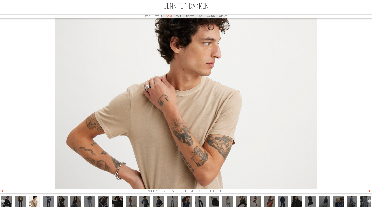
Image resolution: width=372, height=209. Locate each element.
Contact (223, 16)
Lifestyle (158, 16)
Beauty (179, 16)
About (147, 16)
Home (200, 16)
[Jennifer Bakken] (186, 7)
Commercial (211, 16)
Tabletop (190, 16)
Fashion (169, 16)
